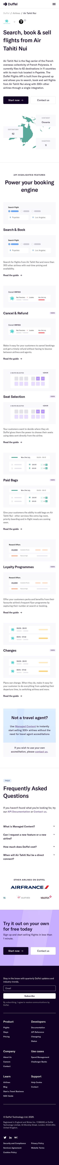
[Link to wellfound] (16, 1137)
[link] (54, 4)
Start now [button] (15, 100)
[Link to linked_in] (10, 1137)
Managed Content (25, 726)
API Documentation (19, 811)
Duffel (6, 13)
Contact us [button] (43, 100)
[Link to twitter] (5, 1137)
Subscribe (29, 996)
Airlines (16, 13)
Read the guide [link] (12, 275)
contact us (41, 751)
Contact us (40, 811)
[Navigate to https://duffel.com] (10, 4)
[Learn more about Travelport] (25, 20)
